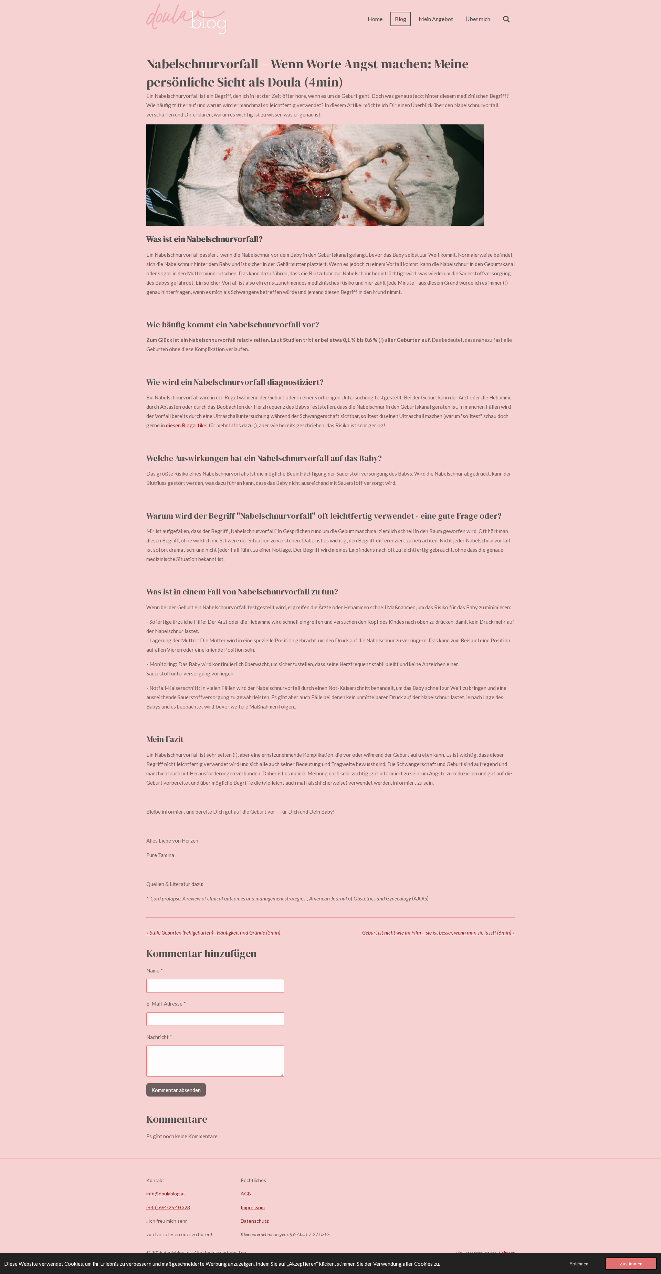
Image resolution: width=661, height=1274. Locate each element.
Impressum (253, 1207)
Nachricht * (159, 1037)
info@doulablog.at (165, 1193)
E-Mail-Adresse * (166, 1003)
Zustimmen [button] (631, 1263)
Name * (154, 970)
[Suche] (506, 19)
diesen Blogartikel (187, 425)
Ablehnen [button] (578, 1263)
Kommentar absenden (176, 1090)
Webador (506, 1252)
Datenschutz (255, 1221)
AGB (246, 1193)
